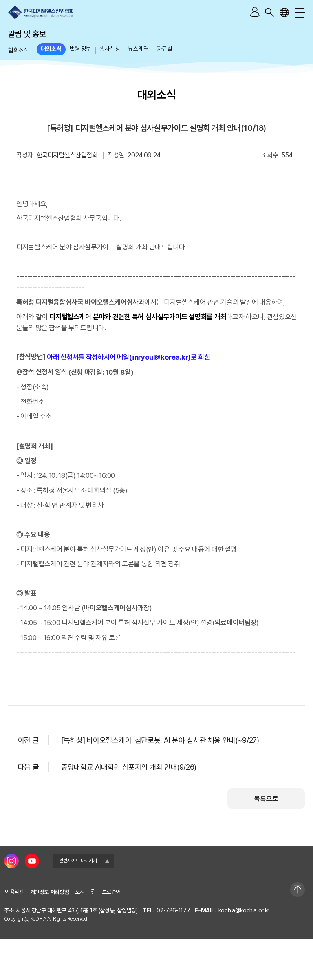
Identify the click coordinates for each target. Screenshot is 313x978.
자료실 (164, 49)
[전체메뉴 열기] (299, 12)
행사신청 (109, 49)
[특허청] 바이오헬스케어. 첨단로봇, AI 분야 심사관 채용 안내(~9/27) (160, 739)
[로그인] (255, 12)
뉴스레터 (138, 49)
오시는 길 (85, 891)
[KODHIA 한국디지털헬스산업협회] (40, 12)
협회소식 (18, 50)
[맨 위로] (297, 889)
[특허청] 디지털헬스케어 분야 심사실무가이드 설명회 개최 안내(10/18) (156, 128)
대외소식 (51, 49)
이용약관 (14, 891)
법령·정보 (80, 49)
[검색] (269, 12)
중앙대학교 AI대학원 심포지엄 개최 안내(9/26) (128, 766)
